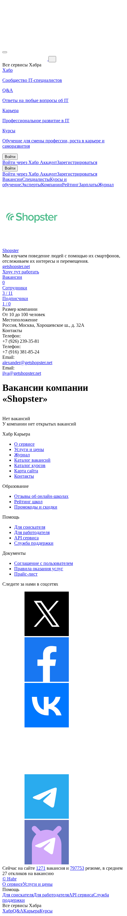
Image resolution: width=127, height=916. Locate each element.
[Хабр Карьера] (25, 58)
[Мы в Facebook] (46, 680)
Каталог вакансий (32, 460)
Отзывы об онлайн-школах (41, 496)
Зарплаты (88, 184)
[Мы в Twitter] (46, 634)
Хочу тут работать (20, 271)
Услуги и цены (29, 449)
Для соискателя (29, 527)
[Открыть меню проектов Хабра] (4, 52)
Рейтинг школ (28, 501)
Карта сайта (26, 470)
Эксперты (31, 184)
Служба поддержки (33, 543)
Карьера (31, 910)
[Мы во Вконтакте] (46, 725)
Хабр (7, 910)
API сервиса (26, 537)
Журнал (106, 184)
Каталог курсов (29, 465)
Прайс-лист (26, 573)
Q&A (18, 910)
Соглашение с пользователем (43, 563)
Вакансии (12, 179)
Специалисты (36, 179)
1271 (40, 868)
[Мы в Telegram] (46, 817)
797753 (77, 868)
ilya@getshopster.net (21, 373)
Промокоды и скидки (35, 506)
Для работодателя (32, 532)
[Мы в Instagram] (46, 771)
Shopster (10, 250)
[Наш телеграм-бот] (46, 862)
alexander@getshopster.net (27, 362)
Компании (51, 184)
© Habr (9, 878)
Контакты (24, 476)
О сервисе (24, 444)
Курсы (46, 910)
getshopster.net (16, 266)
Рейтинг (70, 184)
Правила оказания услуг (38, 568)
